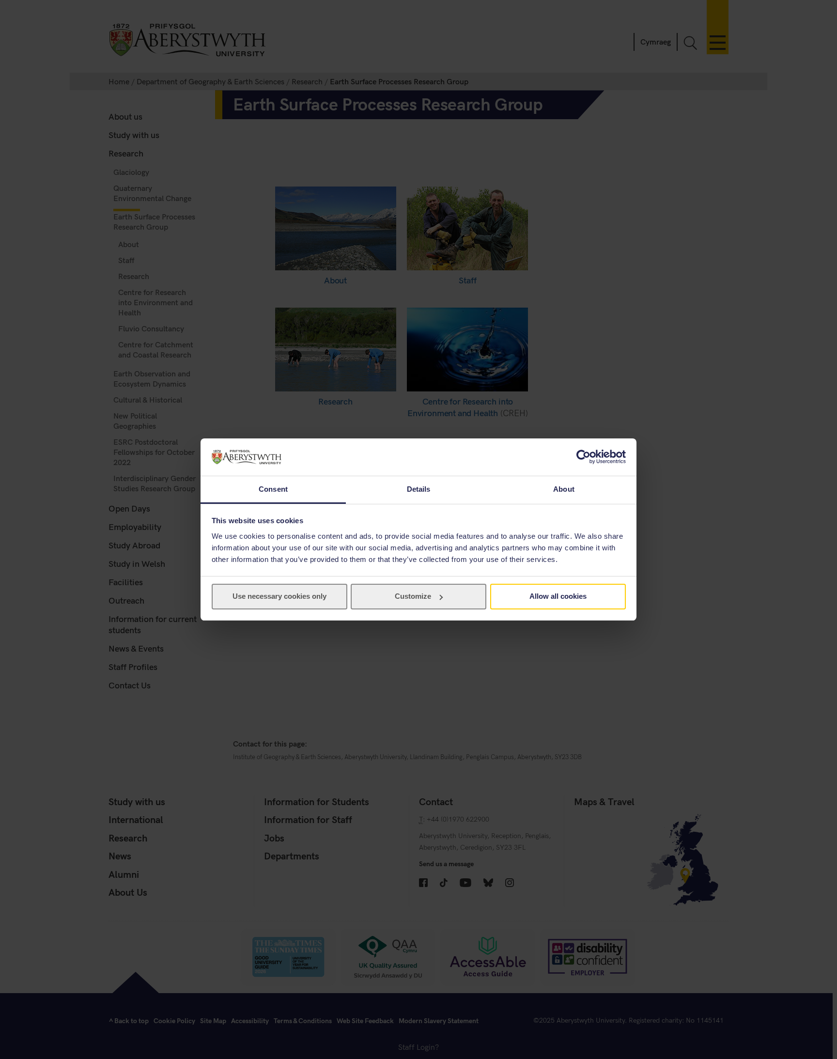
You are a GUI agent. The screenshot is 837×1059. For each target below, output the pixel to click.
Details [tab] (419, 489)
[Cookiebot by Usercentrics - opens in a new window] (583, 457)
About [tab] (563, 489)
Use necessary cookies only (279, 596)
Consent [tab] (273, 489)
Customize (413, 596)
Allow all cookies (558, 596)
